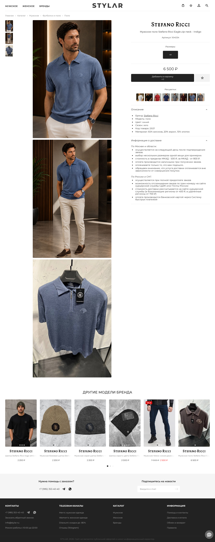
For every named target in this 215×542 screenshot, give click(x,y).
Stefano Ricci (151, 115)
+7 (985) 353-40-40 (49, 489)
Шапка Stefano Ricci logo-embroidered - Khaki (21, 456)
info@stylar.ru (12, 522)
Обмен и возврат (176, 522)
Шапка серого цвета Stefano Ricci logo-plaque (125, 456)
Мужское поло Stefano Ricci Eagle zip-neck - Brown (194, 456)
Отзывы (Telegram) (69, 527)
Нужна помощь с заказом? (56, 481)
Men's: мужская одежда (71, 512)
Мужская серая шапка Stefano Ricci (90, 456)
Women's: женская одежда (73, 517)
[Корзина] (183, 5)
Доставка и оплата (177, 517)
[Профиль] (199, 5)
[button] (107, 466)
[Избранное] (191, 5)
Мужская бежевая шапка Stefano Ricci (55, 456)
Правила (172, 527)
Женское (28, 6)
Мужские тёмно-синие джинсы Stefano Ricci (159, 456)
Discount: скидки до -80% (72, 522)
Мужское (11, 6)
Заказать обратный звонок (19, 517)
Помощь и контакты (177, 512)
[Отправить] (177, 489)
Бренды (44, 6)
